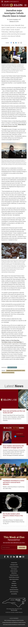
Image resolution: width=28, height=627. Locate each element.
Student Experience (12, 367)
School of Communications (8, 372)
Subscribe (22, 547)
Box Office (14, 585)
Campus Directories (14, 566)
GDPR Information (14, 591)
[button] (2, 1)
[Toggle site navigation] (25, 5)
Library (14, 581)
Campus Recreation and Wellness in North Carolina (14, 622)
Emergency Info (14, 564)
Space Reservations (14, 579)
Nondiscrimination (14, 589)
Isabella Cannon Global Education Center (16, 370)
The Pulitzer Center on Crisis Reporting (11, 342)
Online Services (14, 571)
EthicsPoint (14, 573)
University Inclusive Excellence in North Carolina (14, 624)
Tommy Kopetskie (13, 19)
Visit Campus (14, 569)
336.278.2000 (14, 610)
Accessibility (14, 593)
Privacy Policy (14, 587)
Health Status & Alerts (14, 577)
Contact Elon (14, 562)
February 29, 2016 (14, 21)
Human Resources (14, 575)
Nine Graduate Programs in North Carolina (14, 620)
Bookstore (14, 583)
